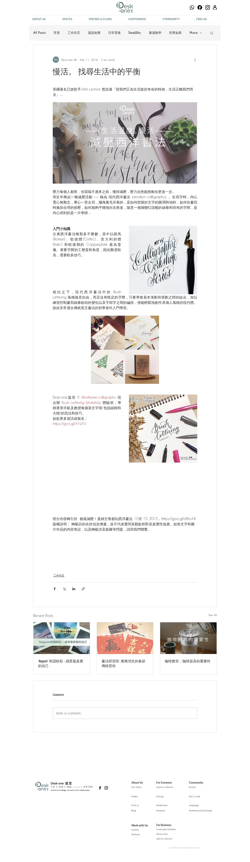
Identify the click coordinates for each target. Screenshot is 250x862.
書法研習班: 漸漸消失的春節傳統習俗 (123, 663)
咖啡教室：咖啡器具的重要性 (188, 661)
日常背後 (114, 33)
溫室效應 (94, 33)
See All (212, 615)
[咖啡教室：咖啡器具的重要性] (188, 638)
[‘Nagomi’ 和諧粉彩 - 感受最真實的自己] (61, 638)
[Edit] (192, 7)
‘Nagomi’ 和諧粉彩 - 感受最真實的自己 (60, 663)
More (193, 33)
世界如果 (175, 33)
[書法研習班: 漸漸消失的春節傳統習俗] (125, 638)
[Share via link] (83, 589)
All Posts (39, 33)
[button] (44, 19)
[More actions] (195, 59)
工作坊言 (74, 33)
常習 (57, 33)
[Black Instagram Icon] (106, 788)
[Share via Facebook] (54, 589)
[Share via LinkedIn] (74, 589)
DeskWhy (135, 33)
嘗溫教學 (155, 33)
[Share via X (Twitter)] (64, 589)
